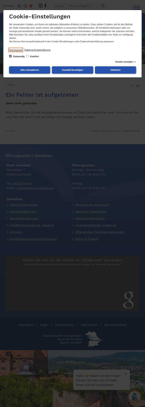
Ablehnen (115, 70)
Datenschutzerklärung (37, 49)
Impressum (15, 49)
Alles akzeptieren (29, 70)
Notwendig (19, 56)
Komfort (34, 56)
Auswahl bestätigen (72, 70)
